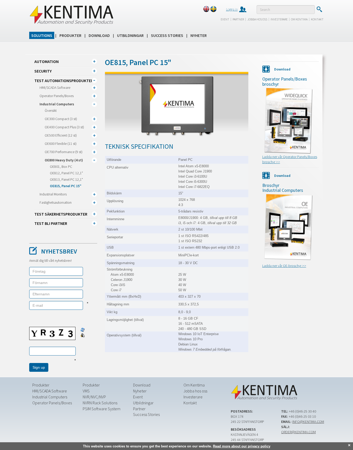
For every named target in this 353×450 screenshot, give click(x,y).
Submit (319, 9)
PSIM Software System (101, 408)
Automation (46, 61)
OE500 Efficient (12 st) (61, 135)
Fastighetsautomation (56, 202)
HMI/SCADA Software (55, 87)
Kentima (71, 14)
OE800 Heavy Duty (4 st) (64, 160)
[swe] (213, 9)
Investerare (279, 19)
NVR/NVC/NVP (94, 396)
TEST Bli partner (50, 223)
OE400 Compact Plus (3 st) (64, 127)
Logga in (232, 9)
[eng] (206, 9)
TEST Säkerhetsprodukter (60, 214)
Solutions (41, 35)
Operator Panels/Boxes (57, 95)
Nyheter (198, 35)
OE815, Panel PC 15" (65, 186)
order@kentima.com (298, 432)
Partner (238, 19)
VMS (86, 390)
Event (225, 19)
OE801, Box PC (61, 166)
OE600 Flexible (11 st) (60, 143)
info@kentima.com (308, 421)
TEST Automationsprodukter (63, 80)
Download (99, 35)
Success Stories (167, 35)
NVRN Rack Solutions (100, 402)
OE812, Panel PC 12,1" (66, 173)
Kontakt (317, 19)
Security (43, 71)
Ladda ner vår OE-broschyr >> (284, 265)
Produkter (70, 35)
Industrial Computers (57, 104)
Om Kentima (299, 19)
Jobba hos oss (257, 19)
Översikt (51, 110)
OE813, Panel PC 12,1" (66, 179)
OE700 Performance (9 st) (63, 151)
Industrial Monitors (53, 194)
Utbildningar (130, 35)
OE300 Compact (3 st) (61, 118)
